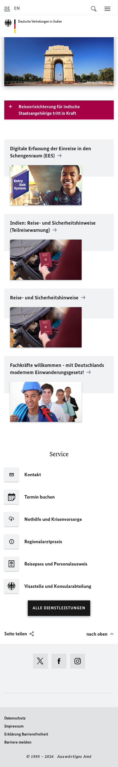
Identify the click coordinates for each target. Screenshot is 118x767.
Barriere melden (18, 742)
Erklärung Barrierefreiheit (26, 734)
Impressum (13, 726)
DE (7, 8)
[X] (42, 661)
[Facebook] (61, 661)
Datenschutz (14, 718)
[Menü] (107, 8)
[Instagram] (79, 661)
